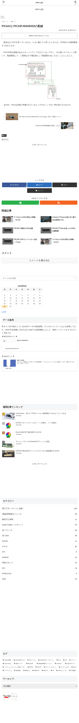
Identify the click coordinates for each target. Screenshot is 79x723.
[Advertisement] (39, 160)
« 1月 (4, 312)
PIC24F (6, 139)
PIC (5, 135)
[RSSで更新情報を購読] (58, 203)
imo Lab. (39, 3)
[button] (64, 185)
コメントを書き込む (39, 260)
